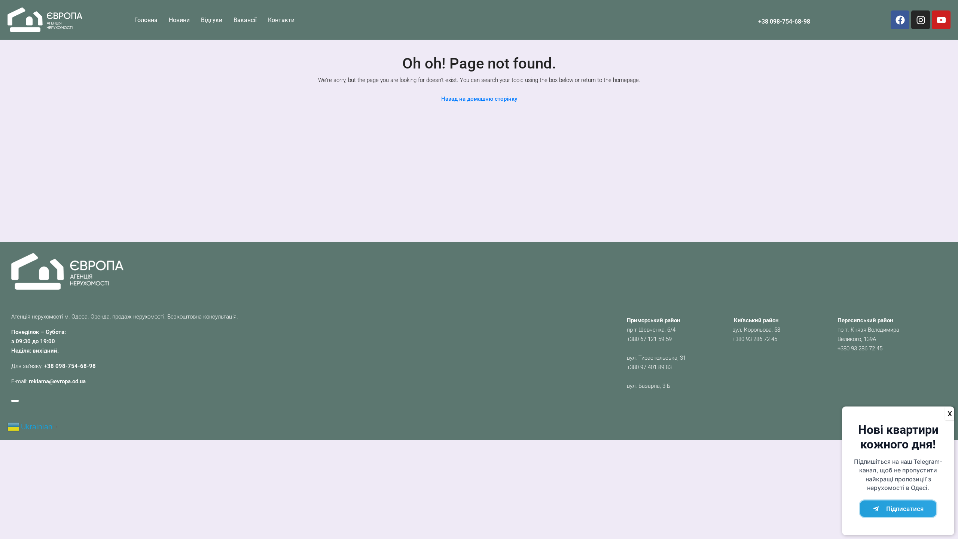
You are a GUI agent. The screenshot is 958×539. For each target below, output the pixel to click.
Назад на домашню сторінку (479, 98)
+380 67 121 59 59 (649, 339)
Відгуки (211, 20)
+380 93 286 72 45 (754, 339)
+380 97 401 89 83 (649, 367)
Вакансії (245, 20)
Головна (146, 20)
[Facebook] (900, 19)
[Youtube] (941, 19)
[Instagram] (920, 19)
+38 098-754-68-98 (784, 21)
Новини (179, 20)
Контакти (281, 20)
